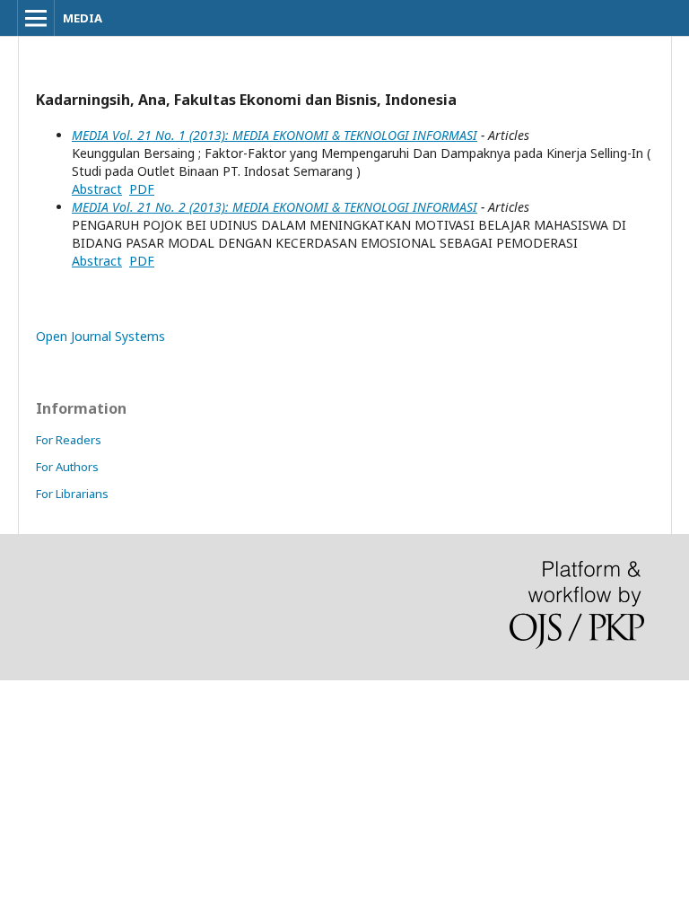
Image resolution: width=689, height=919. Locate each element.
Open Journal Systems (100, 336)
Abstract (97, 188)
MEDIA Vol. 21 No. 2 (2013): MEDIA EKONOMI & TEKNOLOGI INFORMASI (274, 206)
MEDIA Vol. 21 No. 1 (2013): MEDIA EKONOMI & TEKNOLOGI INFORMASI (274, 135)
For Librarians (72, 494)
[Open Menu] (36, 18)
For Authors (67, 467)
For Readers (68, 440)
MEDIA (82, 18)
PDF (141, 188)
